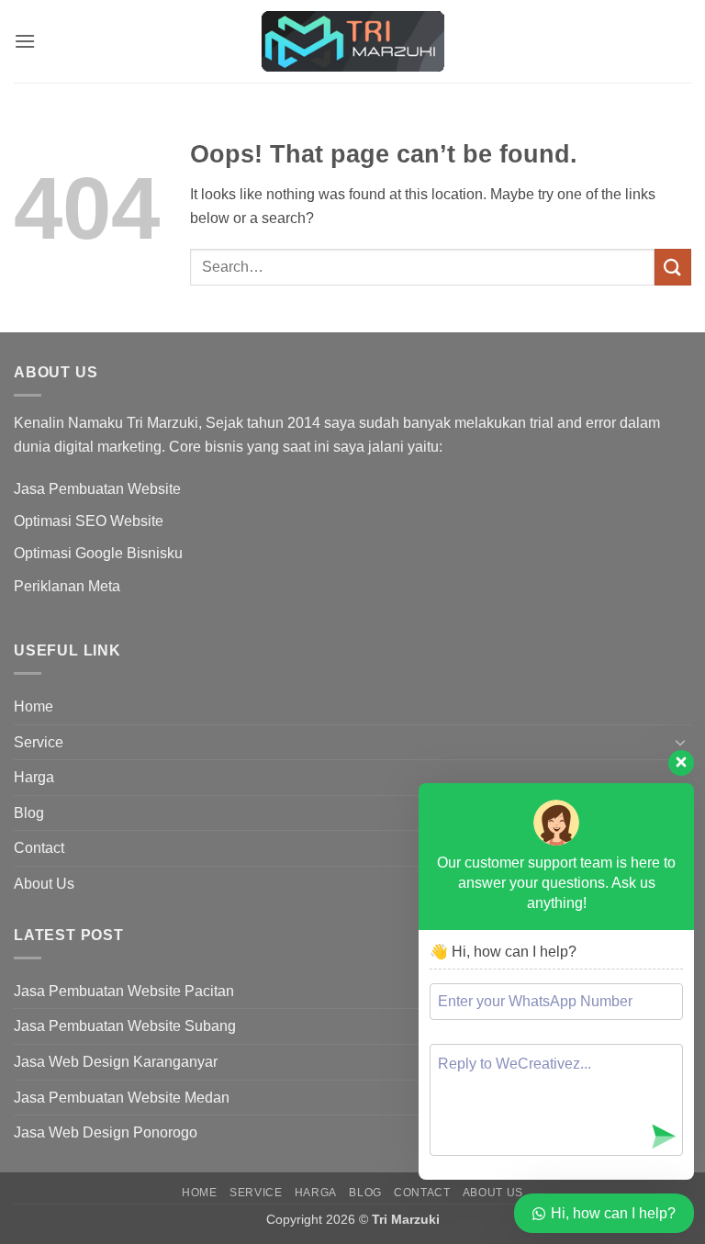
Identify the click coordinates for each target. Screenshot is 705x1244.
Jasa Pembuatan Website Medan (121, 1097)
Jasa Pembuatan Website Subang (125, 1026)
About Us (44, 883)
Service (38, 742)
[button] (25, 40)
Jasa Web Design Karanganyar (116, 1062)
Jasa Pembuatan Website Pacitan (124, 991)
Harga (34, 777)
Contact (39, 848)
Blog (29, 813)
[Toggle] (680, 742)
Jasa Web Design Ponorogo (105, 1132)
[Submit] (673, 267)
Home (33, 706)
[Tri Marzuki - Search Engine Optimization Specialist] (352, 41)
